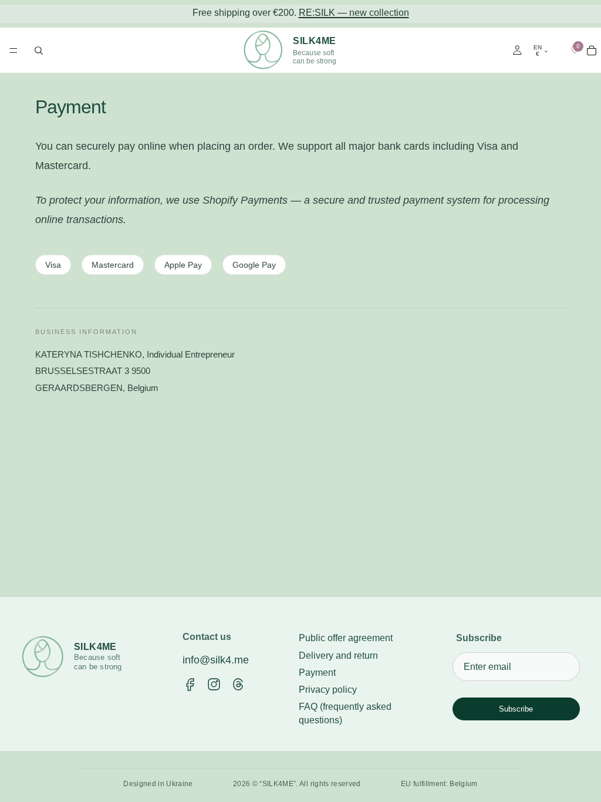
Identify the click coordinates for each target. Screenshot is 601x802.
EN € (541, 49)
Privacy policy (328, 690)
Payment (317, 673)
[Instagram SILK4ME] (214, 684)
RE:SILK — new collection (354, 13)
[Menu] (13, 50)
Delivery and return (338, 656)
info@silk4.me (216, 660)
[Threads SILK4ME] (238, 684)
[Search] (39, 50)
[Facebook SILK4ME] (190, 684)
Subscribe (516, 709)
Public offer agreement (346, 638)
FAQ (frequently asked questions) (345, 713)
